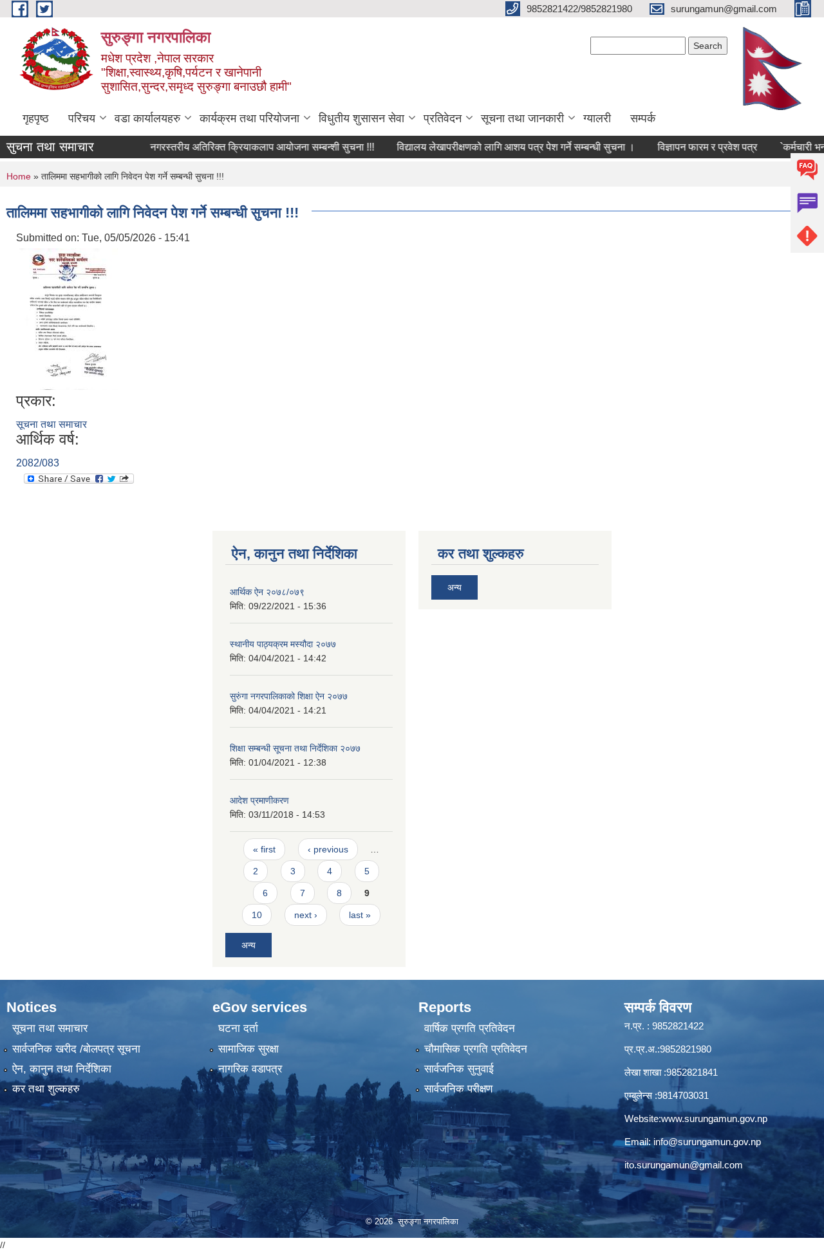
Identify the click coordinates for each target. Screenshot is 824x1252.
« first (264, 849)
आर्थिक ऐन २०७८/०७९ (267, 592)
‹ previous (328, 849)
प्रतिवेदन (443, 118)
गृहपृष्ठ (36, 118)
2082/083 (37, 462)
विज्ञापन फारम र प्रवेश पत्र (686, 147)
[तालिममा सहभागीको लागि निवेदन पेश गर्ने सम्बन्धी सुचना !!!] (68, 318)
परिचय (81, 118)
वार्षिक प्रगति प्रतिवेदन (469, 1028)
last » (360, 915)
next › (305, 915)
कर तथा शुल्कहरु (46, 1089)
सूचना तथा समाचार (51, 424)
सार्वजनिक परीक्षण (458, 1089)
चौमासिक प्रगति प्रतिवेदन (475, 1049)
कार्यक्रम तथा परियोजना (249, 118)
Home (18, 176)
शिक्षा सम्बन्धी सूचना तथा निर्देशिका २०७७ (295, 748)
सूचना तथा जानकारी (522, 118)
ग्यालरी (597, 118)
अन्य (248, 945)
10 (257, 915)
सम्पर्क (642, 118)
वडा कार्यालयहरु (147, 118)
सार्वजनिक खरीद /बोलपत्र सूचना (76, 1049)
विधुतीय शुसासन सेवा (361, 118)
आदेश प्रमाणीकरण (259, 800)
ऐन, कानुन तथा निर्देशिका (61, 1069)
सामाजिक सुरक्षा (248, 1049)
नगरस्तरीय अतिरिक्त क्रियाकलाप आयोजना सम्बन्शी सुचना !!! (241, 147)
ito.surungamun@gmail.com (683, 1164)
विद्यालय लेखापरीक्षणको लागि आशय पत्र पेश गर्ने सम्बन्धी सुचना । (495, 147)
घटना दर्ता (238, 1028)
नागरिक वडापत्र (250, 1069)
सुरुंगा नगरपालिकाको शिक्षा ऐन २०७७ (289, 696)
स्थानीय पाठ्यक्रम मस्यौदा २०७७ (283, 644)
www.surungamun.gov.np (714, 1118)
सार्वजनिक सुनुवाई (459, 1069)
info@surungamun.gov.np (707, 1141)
